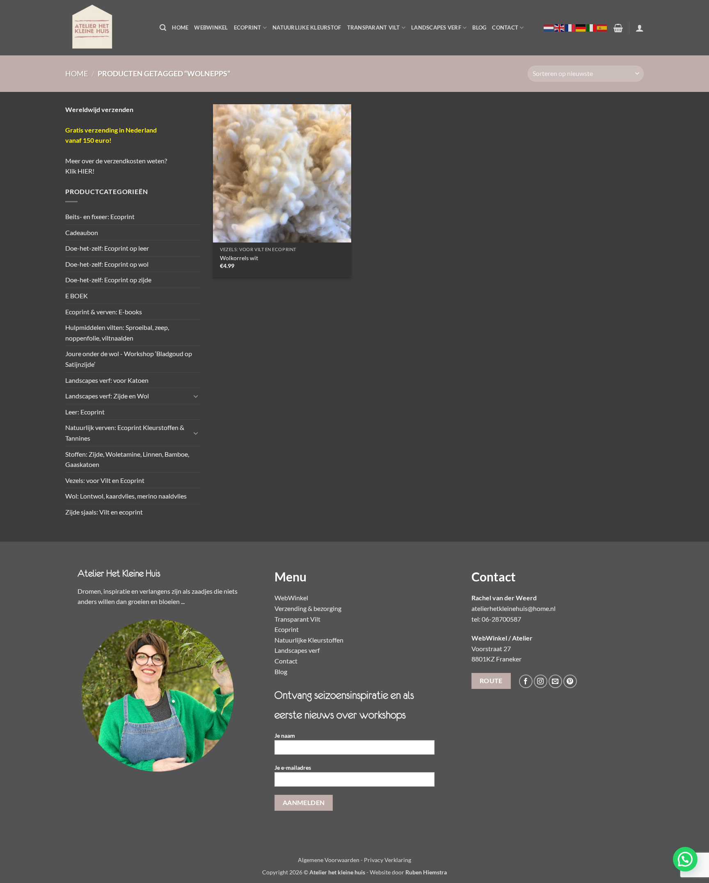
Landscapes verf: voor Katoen (107, 380)
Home (180, 27)
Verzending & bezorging (307, 608)
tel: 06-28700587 (496, 619)
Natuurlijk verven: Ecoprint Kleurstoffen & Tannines (124, 432)
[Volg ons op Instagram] (540, 681)
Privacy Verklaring (387, 859)
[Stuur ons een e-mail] (555, 681)
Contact (505, 27)
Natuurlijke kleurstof (306, 27)
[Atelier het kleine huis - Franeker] (106, 27)
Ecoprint (247, 27)
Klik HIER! (79, 171)
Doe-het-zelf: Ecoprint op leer (107, 248)
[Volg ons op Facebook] (526, 681)
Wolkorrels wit (239, 257)
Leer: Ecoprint (85, 412)
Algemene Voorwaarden (328, 859)
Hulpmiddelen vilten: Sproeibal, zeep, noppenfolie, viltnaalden (117, 332)
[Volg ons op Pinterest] (570, 681)
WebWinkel (211, 27)
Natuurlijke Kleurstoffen (308, 640)
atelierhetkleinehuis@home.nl (513, 608)
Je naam (284, 735)
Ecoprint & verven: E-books (103, 312)
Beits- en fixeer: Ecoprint (100, 216)
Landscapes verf (436, 27)
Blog (479, 27)
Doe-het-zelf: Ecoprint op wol (107, 264)
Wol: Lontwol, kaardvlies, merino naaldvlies (126, 496)
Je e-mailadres (292, 767)
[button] (163, 28)
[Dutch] (549, 27)
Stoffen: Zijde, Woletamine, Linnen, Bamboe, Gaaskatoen (127, 459)
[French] (570, 27)
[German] (581, 27)
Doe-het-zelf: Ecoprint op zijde (108, 280)
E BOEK (76, 296)
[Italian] (591, 27)
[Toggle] (196, 396)
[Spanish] (602, 27)
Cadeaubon (81, 232)
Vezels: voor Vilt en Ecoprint (104, 480)
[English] (559, 27)
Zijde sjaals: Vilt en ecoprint (104, 512)
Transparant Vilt (373, 27)
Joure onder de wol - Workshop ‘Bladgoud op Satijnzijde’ (128, 359)
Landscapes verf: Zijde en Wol (107, 396)
